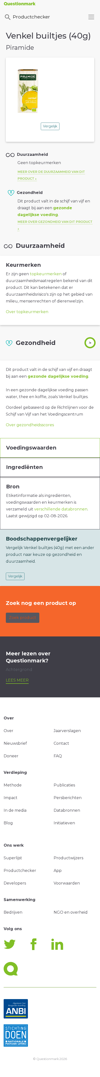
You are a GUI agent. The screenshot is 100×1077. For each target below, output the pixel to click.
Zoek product (22, 617)
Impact (10, 797)
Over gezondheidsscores (30, 425)
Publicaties (64, 785)
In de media (15, 810)
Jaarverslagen (67, 730)
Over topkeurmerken (27, 311)
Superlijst (13, 858)
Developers (15, 883)
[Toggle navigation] (91, 17)
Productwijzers (68, 858)
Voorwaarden (67, 883)
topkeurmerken (46, 274)
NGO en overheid (71, 912)
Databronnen (67, 810)
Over (8, 730)
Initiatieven (64, 823)
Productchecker (31, 17)
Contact (61, 743)
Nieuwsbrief (15, 743)
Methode (13, 785)
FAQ (58, 756)
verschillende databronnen (60, 509)
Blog (8, 823)
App (58, 870)
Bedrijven (13, 912)
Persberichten (68, 797)
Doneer (11, 756)
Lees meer (17, 680)
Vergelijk (50, 126)
